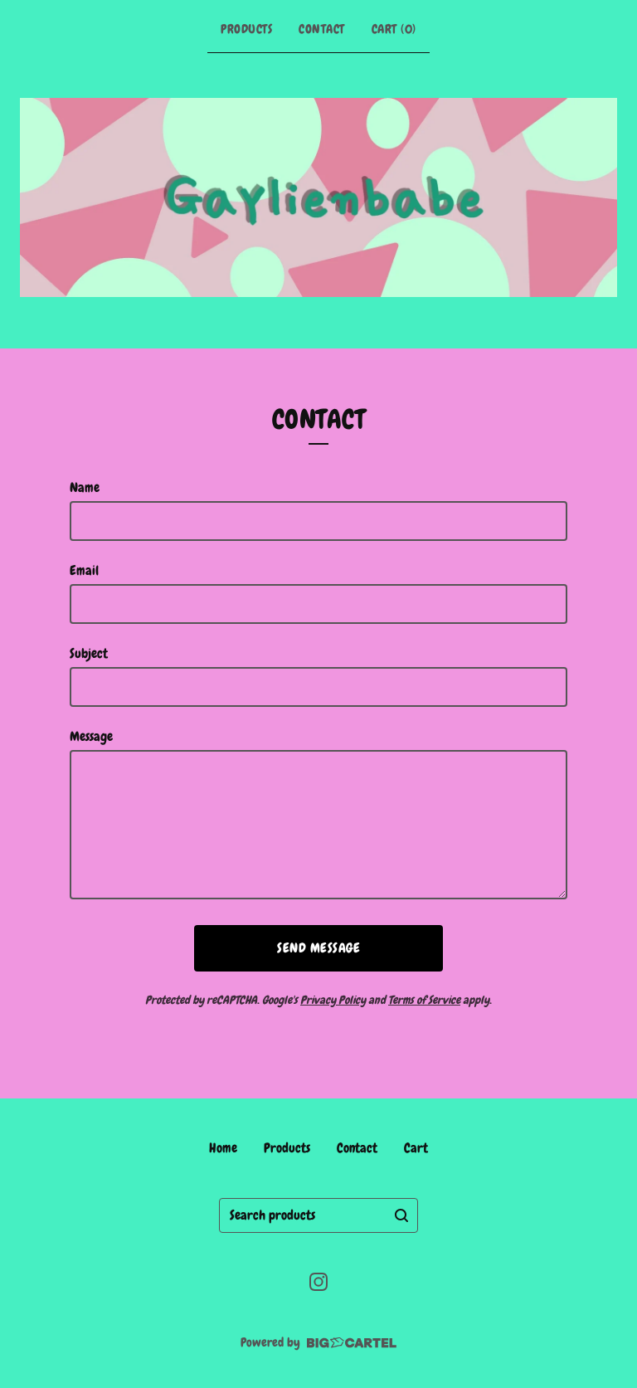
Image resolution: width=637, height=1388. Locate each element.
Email (84, 570)
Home (223, 1148)
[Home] (318, 197)
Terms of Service (424, 999)
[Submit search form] (401, 1215)
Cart (416, 1148)
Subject (89, 653)
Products (246, 29)
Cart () (394, 29)
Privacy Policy (333, 999)
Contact (322, 29)
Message (91, 736)
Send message (318, 948)
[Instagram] (318, 1282)
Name (85, 487)
